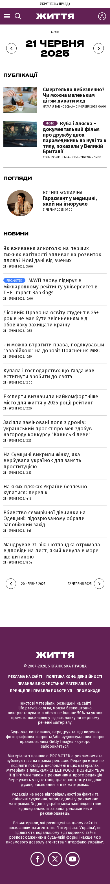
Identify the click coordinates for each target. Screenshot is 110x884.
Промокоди (88, 691)
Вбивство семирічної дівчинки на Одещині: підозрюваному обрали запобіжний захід (44, 518)
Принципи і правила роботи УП (41, 691)
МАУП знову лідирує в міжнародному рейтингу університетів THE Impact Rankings (50, 286)
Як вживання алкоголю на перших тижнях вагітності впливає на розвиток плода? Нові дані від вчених (52, 254)
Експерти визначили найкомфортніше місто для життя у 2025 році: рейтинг (50, 399)
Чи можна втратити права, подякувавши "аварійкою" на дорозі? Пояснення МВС (53, 348)
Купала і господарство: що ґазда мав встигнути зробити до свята (48, 374)
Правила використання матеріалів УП (55, 684)
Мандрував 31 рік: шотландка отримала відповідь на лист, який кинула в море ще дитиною (51, 551)
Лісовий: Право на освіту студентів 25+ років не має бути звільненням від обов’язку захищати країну (51, 318)
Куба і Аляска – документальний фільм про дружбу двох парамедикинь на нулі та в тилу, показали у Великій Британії (74, 138)
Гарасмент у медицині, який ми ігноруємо (70, 198)
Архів (55, 32)
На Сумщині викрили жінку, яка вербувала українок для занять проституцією (42, 460)
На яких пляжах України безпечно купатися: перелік (45, 490)
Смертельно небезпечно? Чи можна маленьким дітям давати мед (74, 95)
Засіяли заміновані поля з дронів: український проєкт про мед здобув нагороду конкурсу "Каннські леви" (47, 428)
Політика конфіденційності (74, 676)
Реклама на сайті (25, 676)
